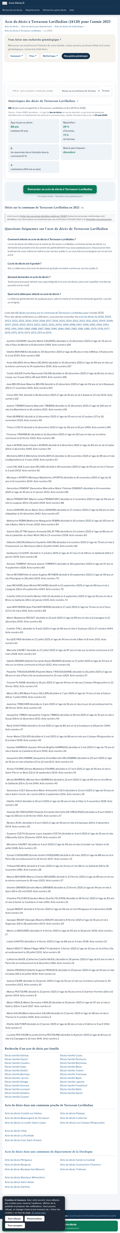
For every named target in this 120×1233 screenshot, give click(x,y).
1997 (79, 324)
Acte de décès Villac (16, 1130)
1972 (33, 332)
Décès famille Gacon (71, 1093)
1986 (47, 328)
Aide (72, 10)
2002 (44, 324)
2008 (109, 320)
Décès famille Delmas (17, 1055)
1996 (86, 324)
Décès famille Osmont (17, 1085)
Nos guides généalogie (76, 56)
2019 (35, 320)
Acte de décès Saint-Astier (19, 1182)
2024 (108, 316)
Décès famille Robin (71, 1089)
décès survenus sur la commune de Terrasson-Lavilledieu (51, 312)
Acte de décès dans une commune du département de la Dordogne (48, 1151)
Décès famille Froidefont (73, 1085)
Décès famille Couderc (17, 1063)
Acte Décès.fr (17, 3)
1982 (74, 328)
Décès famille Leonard (17, 1089)
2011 (88, 320)
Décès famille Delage (16, 1081)
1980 (87, 328)
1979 (94, 328)
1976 (7, 332)
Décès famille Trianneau (73, 1074)
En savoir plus (39, 1212)
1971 (39, 332)
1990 (20, 328)
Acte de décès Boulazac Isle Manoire (25, 1169)
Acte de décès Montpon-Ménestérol (25, 1177)
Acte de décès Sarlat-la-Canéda (77, 1160)
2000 (58, 324)
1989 (27, 328)
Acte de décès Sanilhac (17, 1186)
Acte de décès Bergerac (18, 1164)
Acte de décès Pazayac (72, 1113)
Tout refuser (14, 1218)
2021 (21, 320)
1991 (14, 328)
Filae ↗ (33, 56)
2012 (82, 320)
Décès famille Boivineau (73, 1063)
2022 (15, 320)
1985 (54, 328)
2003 (37, 324)
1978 (100, 328)
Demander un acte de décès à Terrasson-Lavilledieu (60, 189)
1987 (40, 328)
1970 (49, 332)
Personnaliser (34, 1218)
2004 (30, 324)
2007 (8, 324)
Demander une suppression (99, 219)
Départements (32, 10)
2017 (48, 320)
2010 (95, 320)
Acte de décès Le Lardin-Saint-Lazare (25, 1122)
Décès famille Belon (71, 1066)
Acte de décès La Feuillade (19, 1135)
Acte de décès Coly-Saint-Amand (23, 1140)
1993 (106, 324)
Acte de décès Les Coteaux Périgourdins (82, 1122)
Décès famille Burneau (17, 1074)
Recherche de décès (12, 10)
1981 (80, 328)
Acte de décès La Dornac (73, 1118)
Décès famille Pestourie (73, 1059)
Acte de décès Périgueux (18, 1160)
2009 (102, 320)
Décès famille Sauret (16, 1059)
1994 (99, 324)
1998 (72, 324)
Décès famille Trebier (72, 1070)
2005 (22, 324)
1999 (66, 324)
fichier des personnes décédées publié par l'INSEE (43, 216)
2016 (55, 320)
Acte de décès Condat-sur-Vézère (23, 1113)
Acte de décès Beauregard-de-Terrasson (27, 1118)
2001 (51, 324)
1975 (14, 332)
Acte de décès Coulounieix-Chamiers (80, 1164)
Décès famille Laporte (72, 1081)
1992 (7, 328)
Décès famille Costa (71, 1055)
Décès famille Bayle (71, 1078)
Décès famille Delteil (16, 1070)
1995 (92, 324)
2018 (42, 320)
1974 (20, 332)
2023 (8, 320)
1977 (107, 328)
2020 (28, 320)
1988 (34, 328)
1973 (27, 332)
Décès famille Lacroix (16, 1078)
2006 (15, 324)
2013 (75, 320)
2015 (62, 320)
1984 (61, 328)
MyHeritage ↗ (50, 56)
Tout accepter (15, 1225)
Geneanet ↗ (16, 56)
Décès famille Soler (15, 1066)
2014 (69, 320)
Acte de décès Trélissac (73, 1169)
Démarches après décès (54, 10)
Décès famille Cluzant (17, 1096)
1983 (67, 328)
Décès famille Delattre (17, 1093)
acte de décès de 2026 (91, 316)
